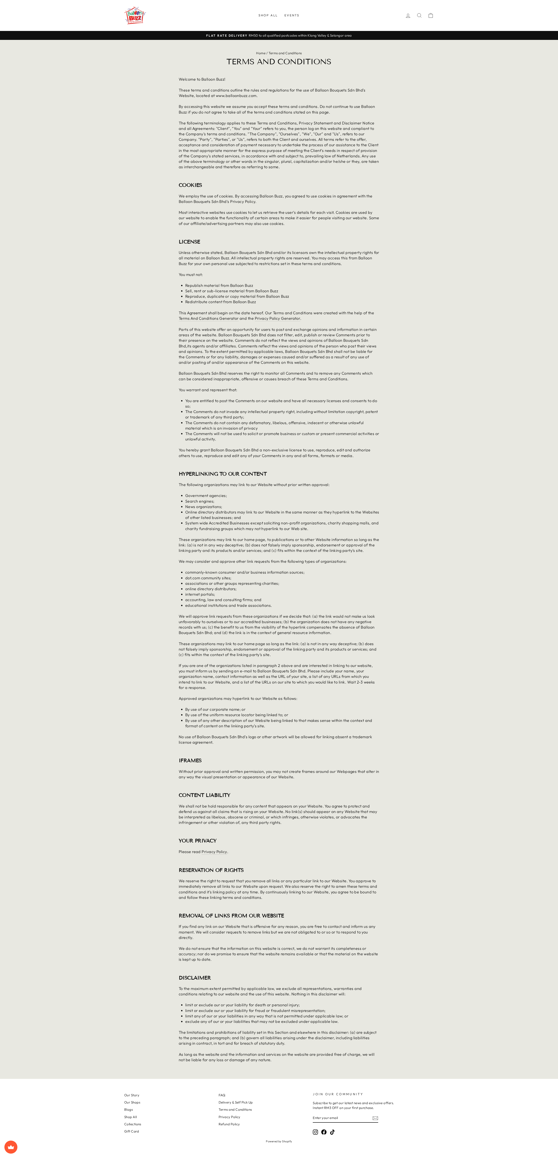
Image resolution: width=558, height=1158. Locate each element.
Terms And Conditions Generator (209, 318)
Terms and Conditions (235, 1109)
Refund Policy (229, 1124)
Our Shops (132, 1102)
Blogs (128, 1109)
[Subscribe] (375, 1118)
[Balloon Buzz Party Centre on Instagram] (315, 1131)
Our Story (131, 1095)
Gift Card (131, 1131)
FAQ (222, 1095)
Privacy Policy (214, 851)
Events (291, 15)
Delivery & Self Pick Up (236, 1102)
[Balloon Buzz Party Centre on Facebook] (324, 1131)
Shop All (268, 15)
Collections (132, 1124)
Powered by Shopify (279, 1141)
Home (260, 53)
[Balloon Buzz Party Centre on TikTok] (332, 1131)
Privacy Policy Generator (277, 318)
